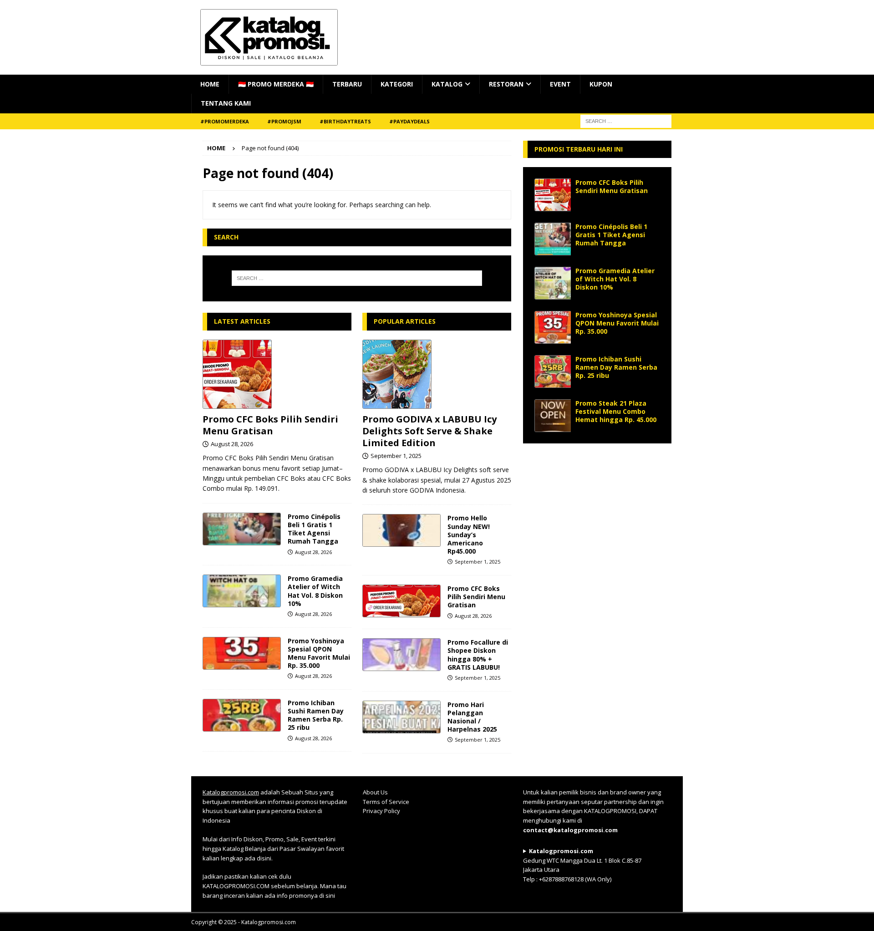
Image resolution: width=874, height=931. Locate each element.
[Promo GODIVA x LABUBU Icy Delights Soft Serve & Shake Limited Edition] (436, 374)
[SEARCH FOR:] (625, 120)
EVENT (560, 84)
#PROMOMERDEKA (224, 121)
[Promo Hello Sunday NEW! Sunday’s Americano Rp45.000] (401, 530)
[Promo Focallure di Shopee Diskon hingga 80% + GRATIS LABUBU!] (401, 654)
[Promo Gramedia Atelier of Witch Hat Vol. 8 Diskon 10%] (242, 591)
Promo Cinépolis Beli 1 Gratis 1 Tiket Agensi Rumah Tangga (314, 529)
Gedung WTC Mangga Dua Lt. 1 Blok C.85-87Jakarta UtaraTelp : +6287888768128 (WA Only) (582, 865)
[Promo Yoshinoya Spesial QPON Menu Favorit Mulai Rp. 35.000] (242, 653)
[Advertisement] (597, 512)
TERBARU (347, 84)
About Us (375, 792)
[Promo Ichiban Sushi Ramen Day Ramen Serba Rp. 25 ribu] (242, 715)
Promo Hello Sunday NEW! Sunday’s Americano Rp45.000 (468, 534)
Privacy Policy (381, 811)
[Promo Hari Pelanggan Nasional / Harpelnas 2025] (401, 717)
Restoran (506, 84)
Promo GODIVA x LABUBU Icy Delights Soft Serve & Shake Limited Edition (429, 431)
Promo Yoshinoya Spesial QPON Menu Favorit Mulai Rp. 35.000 (319, 653)
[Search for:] (357, 278)
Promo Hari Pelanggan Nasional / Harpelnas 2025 (472, 717)
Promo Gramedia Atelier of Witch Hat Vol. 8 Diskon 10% (315, 591)
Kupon (600, 84)
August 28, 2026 (232, 444)
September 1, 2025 (396, 456)
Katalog (447, 84)
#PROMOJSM (284, 121)
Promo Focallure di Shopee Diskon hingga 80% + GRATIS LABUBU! (477, 655)
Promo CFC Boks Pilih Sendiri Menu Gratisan (270, 425)
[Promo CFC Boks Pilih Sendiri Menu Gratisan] (277, 374)
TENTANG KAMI (226, 103)
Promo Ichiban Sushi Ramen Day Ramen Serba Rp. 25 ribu (316, 715)
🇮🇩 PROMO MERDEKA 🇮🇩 (276, 84)
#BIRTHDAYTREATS (345, 121)
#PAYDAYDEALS (409, 121)
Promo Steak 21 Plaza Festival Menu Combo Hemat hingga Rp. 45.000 (615, 411)
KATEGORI (397, 84)
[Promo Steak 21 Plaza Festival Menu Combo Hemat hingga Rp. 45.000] (552, 415)
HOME (209, 84)
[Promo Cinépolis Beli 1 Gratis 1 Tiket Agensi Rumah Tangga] (242, 529)
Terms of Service (386, 802)
